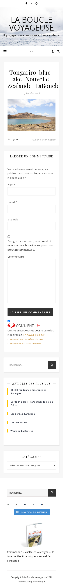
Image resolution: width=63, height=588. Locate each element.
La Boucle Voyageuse (31, 23)
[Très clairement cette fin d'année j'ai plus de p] (42, 504)
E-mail (12, 202)
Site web (13, 219)
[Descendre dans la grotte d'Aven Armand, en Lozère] (50, 504)
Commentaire (16, 256)
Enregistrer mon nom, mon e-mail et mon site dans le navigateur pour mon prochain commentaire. (30, 245)
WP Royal (40, 581)
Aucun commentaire (43, 139)
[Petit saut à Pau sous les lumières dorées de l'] (8, 504)
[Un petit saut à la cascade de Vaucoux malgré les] (16, 504)
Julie (16, 139)
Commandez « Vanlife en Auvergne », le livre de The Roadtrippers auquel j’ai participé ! (30, 556)
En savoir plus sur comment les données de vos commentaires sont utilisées (26, 339)
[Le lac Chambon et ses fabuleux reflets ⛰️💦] (25, 504)
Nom (11, 184)
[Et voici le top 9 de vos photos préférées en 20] (33, 504)
